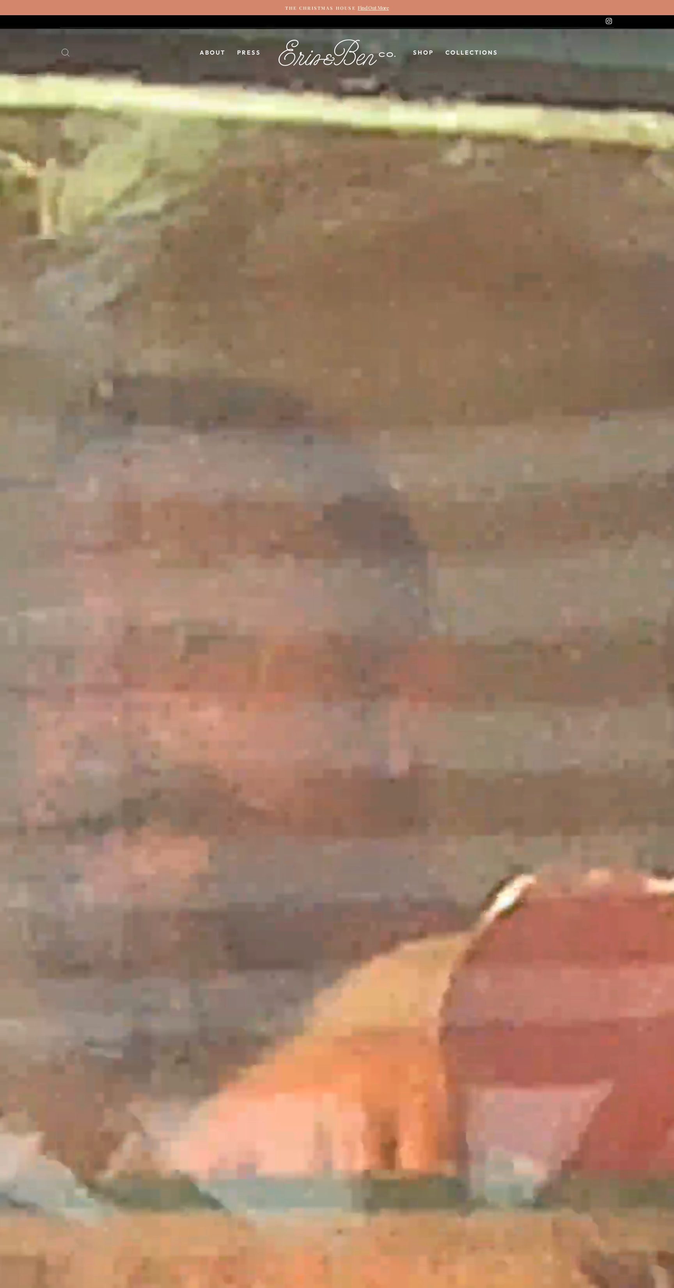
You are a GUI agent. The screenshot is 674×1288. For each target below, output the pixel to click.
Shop (423, 52)
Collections (471, 52)
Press (249, 52)
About (212, 52)
